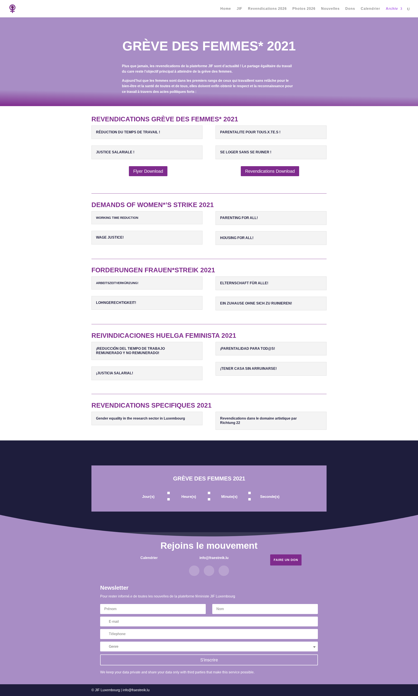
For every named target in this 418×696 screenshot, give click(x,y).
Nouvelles (330, 8)
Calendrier (370, 8)
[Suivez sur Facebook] (194, 571)
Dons (350, 8)
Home (225, 8)
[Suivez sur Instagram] (224, 571)
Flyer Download (148, 171)
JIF (239, 8)
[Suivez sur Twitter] (209, 571)
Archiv (392, 8)
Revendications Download (270, 171)
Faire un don (286, 560)
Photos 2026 (303, 8)
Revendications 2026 (267, 8)
